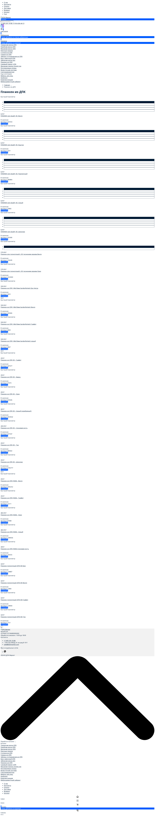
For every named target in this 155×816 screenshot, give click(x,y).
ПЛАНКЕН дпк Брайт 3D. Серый (12, 203)
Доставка (7, 8)
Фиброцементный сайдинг (11, 82)
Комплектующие (7, 80)
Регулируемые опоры (8, 68)
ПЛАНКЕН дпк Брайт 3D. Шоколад (13, 232)
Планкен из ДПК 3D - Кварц (11, 377)
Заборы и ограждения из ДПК (11, 56)
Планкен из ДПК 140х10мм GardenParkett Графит (18, 324)
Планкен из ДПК (6, 62)
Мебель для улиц (7, 76)
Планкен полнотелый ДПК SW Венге (14, 583)
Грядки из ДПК (6, 54)
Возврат (7, 10)
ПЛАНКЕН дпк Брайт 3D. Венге (11, 116)
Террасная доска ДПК (8, 45)
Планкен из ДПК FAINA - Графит (12, 498)
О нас (6, 2)
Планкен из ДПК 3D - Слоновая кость (14, 428)
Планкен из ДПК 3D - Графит (11, 360)
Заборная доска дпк (8, 60)
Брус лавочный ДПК (8, 58)
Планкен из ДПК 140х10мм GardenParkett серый (18, 341)
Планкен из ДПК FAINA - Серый (12, 532)
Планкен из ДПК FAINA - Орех (11, 515)
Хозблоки (4, 78)
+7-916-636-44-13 (18, 23)
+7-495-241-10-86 (7, 23)
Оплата (6, 6)
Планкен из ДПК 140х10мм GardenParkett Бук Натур (19, 288)
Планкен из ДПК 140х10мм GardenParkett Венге (18, 307)
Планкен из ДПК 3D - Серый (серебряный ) (16, 411)
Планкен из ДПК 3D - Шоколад (12, 462)
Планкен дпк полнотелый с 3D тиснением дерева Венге (21, 254)
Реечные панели (7, 51)
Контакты (7, 4)
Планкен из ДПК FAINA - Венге (11, 481)
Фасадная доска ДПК (8, 49)
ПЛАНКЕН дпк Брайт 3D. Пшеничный (14, 174)
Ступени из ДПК (6, 53)
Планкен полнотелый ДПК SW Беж (13, 566)
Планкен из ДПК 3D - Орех (10, 394)
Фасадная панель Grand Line (11, 66)
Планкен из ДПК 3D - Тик (10, 445)
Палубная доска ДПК (8, 47)
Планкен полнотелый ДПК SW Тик (13, 617)
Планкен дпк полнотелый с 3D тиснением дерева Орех (21, 271)
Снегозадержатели (7, 72)
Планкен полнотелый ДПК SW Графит (14, 600)
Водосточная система (9, 70)
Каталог (7, 12)
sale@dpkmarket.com (11, 644)
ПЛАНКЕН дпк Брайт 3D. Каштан (12, 145)
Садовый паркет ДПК (8, 64)
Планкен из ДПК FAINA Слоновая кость (15, 549)
